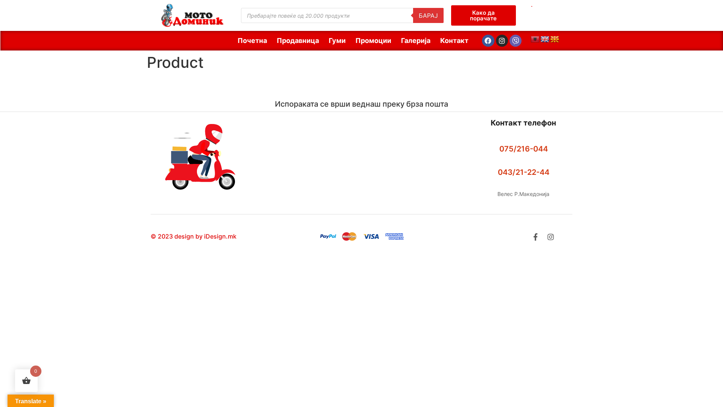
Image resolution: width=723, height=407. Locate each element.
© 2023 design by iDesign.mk (193, 236)
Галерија (415, 40)
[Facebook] (488, 41)
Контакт (454, 40)
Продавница (298, 40)
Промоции (373, 40)
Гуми (337, 40)
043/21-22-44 (523, 172)
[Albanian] (535, 39)
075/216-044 (523, 148)
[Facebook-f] (535, 236)
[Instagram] (502, 41)
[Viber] (515, 41)
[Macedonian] (554, 39)
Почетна (252, 40)
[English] (544, 39)
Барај (428, 15)
